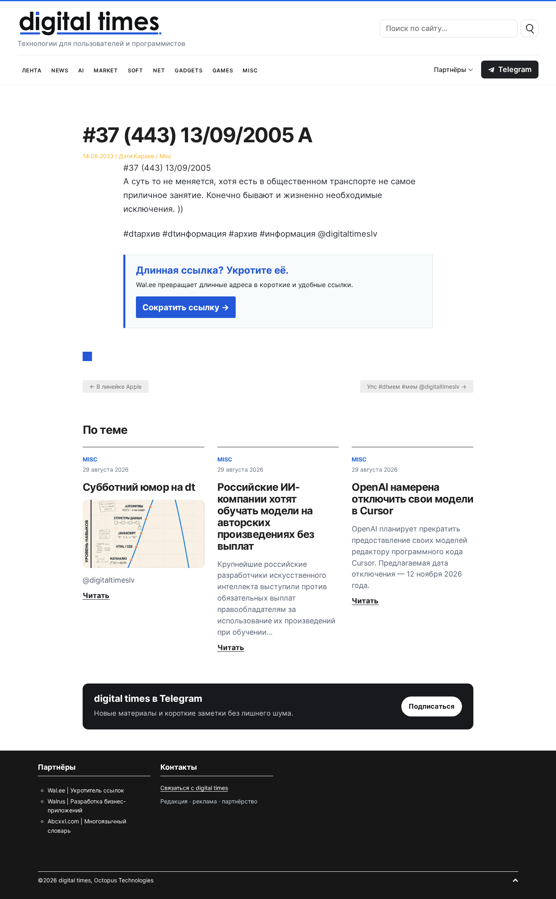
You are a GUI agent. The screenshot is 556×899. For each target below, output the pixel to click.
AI (81, 69)
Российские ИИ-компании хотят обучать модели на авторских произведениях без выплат (265, 516)
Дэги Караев (136, 155)
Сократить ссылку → (185, 307)
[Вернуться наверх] (515, 880)
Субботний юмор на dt (139, 487)
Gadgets (188, 69)
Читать (96, 595)
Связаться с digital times (194, 787)
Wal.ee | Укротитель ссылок (86, 790)
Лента (32, 69)
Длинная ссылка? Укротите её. (212, 270)
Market (106, 69)
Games (222, 69)
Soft (135, 69)
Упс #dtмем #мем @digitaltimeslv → (416, 386)
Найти (529, 28)
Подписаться (432, 706)
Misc (250, 69)
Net (159, 69)
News (59, 69)
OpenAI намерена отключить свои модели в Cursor (412, 499)
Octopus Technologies (123, 880)
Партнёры (450, 69)
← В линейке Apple (116, 386)
